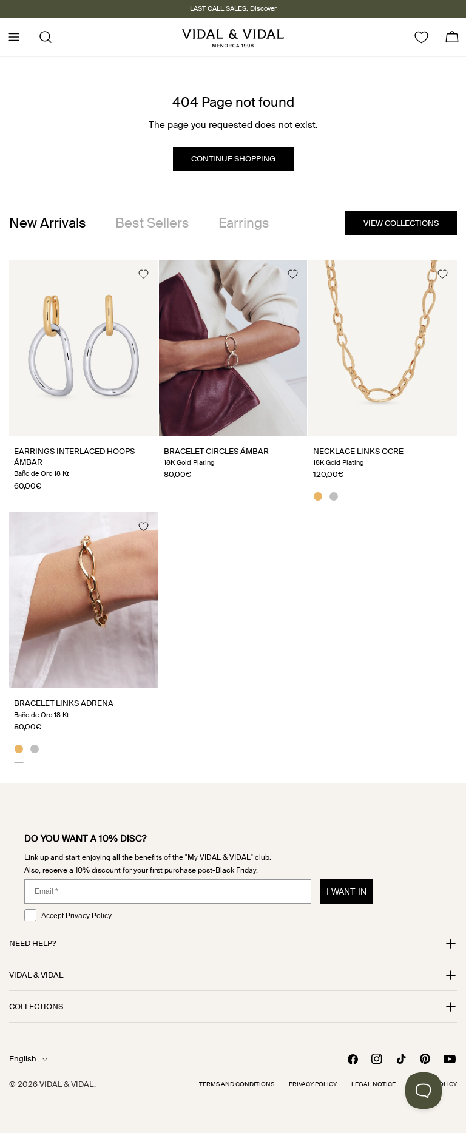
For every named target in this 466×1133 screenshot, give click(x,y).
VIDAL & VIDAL (66, 1084)
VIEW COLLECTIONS (401, 223)
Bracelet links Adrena (63, 703)
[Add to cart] (135, 422)
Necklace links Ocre (358, 451)
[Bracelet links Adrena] (83, 600)
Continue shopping (233, 159)
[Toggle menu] (14, 37)
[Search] (42, 37)
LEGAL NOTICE (373, 1084)
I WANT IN (346, 891)
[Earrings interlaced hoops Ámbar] (83, 348)
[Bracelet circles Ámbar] (233, 348)
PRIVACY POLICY (313, 1084)
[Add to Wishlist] (143, 274)
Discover (263, 8)
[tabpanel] (233, 511)
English (22, 1059)
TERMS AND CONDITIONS (236, 1084)
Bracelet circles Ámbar (216, 451)
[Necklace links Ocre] (382, 348)
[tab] (47, 223)
